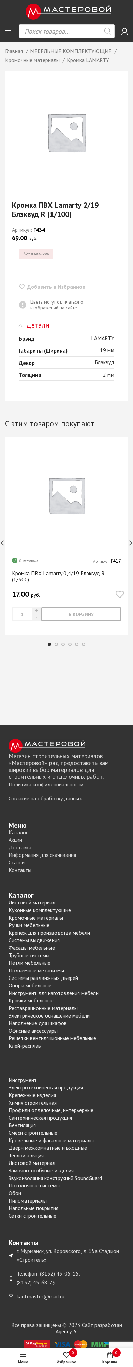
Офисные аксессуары (33, 1030)
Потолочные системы (34, 1185)
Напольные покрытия (33, 1208)
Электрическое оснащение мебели (49, 1015)
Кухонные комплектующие (40, 910)
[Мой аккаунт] (124, 31)
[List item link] (66, 784)
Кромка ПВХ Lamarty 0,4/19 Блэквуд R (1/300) (58, 576)
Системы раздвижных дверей (43, 978)
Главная (14, 51)
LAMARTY (102, 338)
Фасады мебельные (32, 948)
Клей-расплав (25, 1046)
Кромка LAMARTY (88, 60)
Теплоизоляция (26, 1155)
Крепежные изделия (32, 1095)
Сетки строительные (32, 1215)
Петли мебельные (29, 963)
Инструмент (23, 1080)
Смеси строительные (33, 1133)
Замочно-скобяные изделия (41, 1170)
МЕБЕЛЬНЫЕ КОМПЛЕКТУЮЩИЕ (71, 51)
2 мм (108, 374)
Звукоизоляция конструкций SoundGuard (55, 1178)
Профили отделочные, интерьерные (51, 1110)
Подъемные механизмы (36, 970)
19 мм (107, 350)
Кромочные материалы (33, 60)
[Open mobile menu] (8, 31)
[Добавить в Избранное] (120, 595)
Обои (15, 1193)
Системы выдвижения (34, 940)
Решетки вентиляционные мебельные (52, 1038)
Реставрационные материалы (43, 1008)
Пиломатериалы (28, 1200)
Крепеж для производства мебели (49, 932)
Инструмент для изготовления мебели (54, 993)
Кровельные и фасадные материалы (51, 1140)
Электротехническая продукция (46, 1087)
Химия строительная (33, 1102)
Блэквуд (104, 362)
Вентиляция (22, 1125)
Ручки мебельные (29, 925)
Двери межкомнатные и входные (48, 1148)
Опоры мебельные (30, 985)
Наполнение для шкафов (38, 1023)
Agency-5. (67, 1331)
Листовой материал (32, 902)
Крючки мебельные (31, 1000)
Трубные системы (29, 955)
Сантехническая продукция (40, 1117)
